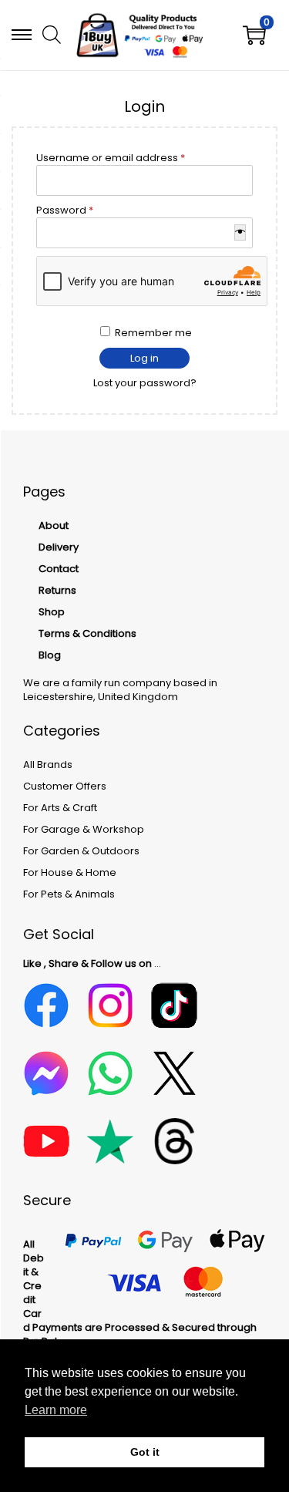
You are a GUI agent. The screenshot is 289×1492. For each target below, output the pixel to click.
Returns (57, 590)
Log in (144, 358)
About (54, 525)
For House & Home (69, 872)
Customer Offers (64, 786)
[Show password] (240, 232)
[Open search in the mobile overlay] (50, 34)
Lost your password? (145, 383)
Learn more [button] (56, 1409)
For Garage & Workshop (83, 829)
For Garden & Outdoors (81, 851)
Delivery (59, 547)
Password (87, 210)
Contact (59, 568)
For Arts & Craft (60, 807)
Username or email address (133, 158)
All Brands (47, 764)
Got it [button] (145, 1452)
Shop (52, 612)
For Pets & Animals (69, 894)
